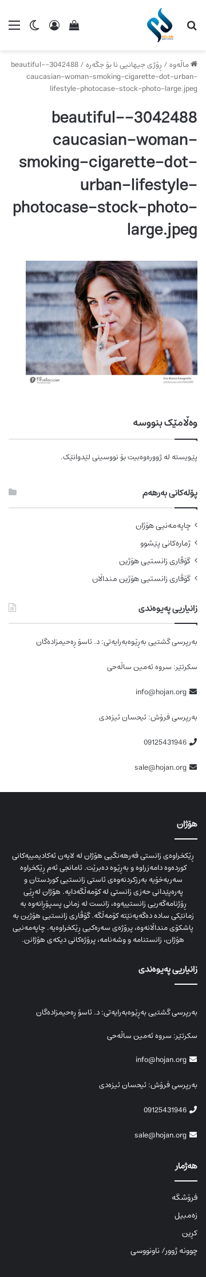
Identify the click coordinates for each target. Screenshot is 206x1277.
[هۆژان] (162, 25)
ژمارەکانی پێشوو (165, 544)
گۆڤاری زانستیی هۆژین (155, 561)
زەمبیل (186, 1215)
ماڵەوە (180, 64)
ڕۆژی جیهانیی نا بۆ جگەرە (124, 64)
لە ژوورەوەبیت (149, 457)
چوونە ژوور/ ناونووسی (163, 1251)
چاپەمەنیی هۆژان (163, 526)
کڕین (189, 1233)
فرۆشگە (184, 1197)
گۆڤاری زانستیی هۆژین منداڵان (141, 579)
